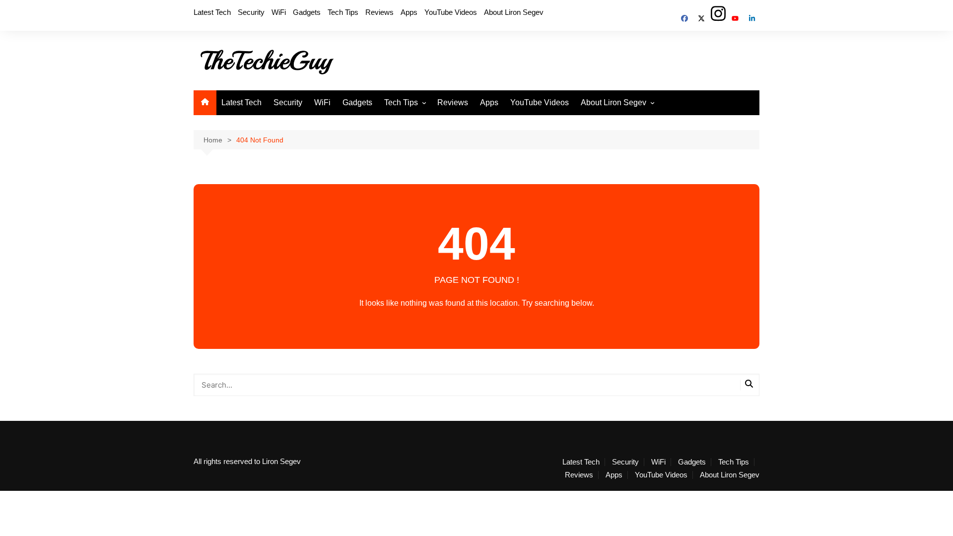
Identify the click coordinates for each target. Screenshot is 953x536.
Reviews (379, 12)
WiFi (279, 12)
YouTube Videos (450, 12)
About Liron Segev (514, 12)
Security (251, 12)
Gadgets (307, 12)
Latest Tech (212, 12)
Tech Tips (343, 12)
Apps (409, 12)
